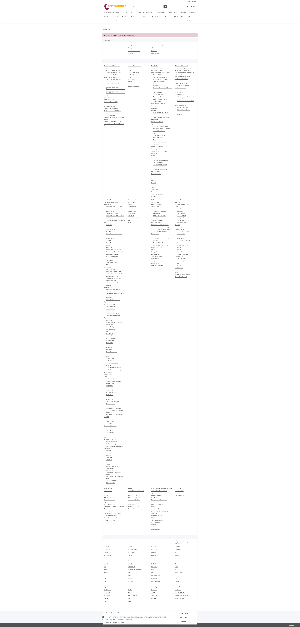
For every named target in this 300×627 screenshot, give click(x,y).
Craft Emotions (155, 497)
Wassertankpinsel (110, 404)
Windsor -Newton (179, 598)
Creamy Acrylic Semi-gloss (183, 218)
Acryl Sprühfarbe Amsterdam (113, 271)
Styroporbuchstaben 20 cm (160, 99)
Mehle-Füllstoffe (110, 361)
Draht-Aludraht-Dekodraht (158, 103)
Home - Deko (131, 77)
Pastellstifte (109, 297)
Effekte (106, 331)
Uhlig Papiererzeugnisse (181, 595)
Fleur (129, 561)
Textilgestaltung (179, 267)
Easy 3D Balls (107, 497)
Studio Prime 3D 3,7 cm (181, 83)
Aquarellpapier (155, 206)
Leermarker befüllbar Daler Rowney (115, 220)
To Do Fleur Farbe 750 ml (134, 497)
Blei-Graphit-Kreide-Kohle (113, 453)
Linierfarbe (180, 211)
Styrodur (155, 144)
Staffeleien (107, 437)
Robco (153, 584)
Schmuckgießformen (158, 81)
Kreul (105, 569)
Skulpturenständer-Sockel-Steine (184, 493)
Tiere (154, 140)
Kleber (176, 272)
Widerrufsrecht (155, 53)
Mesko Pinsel (178, 572)
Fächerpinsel (109, 390)
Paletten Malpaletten (111, 441)
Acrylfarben (109, 224)
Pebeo (105, 578)
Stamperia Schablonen (157, 515)
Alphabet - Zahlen (156, 493)
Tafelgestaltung (155, 189)
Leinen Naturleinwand (181, 90)
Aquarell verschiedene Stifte (113, 249)
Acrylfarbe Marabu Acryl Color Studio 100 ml (114, 118)
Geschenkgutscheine (181, 495)
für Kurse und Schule (111, 392)
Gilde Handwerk (179, 561)
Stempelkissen (155, 185)
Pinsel (105, 376)
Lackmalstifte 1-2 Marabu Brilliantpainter (112, 88)
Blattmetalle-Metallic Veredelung (183, 274)
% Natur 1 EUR (131, 202)
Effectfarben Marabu (109, 115)
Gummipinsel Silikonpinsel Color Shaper (114, 411)
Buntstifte (108, 455)
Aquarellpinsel (110, 383)
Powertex (106, 493)
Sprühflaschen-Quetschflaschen (114, 446)
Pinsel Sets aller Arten (112, 397)
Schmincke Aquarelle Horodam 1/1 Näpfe (115, 257)
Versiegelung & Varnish (181, 276)
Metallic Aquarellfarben (112, 254)
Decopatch (154, 555)
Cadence (106, 546)
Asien (129, 70)
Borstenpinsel (109, 385)
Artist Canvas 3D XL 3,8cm (181, 78)
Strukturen (107, 356)
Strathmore (178, 590)
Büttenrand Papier (156, 222)
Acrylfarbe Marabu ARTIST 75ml (112, 111)
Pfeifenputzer (154, 119)
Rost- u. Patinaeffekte (111, 351)
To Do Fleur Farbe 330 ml (134, 495)
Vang (129, 598)
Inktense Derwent (110, 309)
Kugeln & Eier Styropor (159, 130)
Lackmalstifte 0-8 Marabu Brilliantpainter (112, 84)
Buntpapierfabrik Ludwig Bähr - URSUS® (183, 542)
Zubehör (130, 222)
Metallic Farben (110, 238)
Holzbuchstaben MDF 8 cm (160, 162)
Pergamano (154, 578)
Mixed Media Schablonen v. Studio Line (161, 502)
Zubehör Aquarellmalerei (112, 265)
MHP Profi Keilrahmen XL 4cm (182, 76)
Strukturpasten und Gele (183, 243)
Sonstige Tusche (110, 311)
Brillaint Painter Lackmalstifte (112, 77)
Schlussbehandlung (109, 374)
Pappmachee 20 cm (158, 97)
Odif (176, 575)
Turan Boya (154, 595)
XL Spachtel (109, 423)
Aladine (130, 542)
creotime (153, 552)
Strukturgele (109, 365)
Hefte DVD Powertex (109, 520)
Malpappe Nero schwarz (183, 110)
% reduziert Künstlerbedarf (111, 202)
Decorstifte (109, 457)
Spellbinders (107, 590)
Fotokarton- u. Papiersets (159, 211)
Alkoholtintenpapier (156, 204)
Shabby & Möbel (179, 256)
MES (152, 572)
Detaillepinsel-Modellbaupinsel (114, 388)
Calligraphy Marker (111, 306)
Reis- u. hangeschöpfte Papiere (161, 238)
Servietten (156, 240)
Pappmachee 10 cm (158, 94)
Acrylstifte (108, 450)
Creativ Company (108, 552)
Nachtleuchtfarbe (110, 336)
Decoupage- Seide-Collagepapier (159, 224)
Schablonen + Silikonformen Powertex (114, 506)
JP (175, 564)
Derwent (177, 555)
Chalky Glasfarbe (132, 504)
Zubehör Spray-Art (111, 280)
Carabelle (177, 546)
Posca (105, 581)
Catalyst (108, 419)
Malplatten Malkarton (180, 105)
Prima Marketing (155, 581)
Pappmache (154, 110)
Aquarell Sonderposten (110, 68)
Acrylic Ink (108, 227)
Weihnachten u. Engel (133, 86)
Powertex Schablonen (157, 504)
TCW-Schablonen (179, 592)
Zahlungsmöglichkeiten (134, 45)
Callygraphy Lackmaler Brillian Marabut (114, 80)
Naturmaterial (131, 213)
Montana (130, 575)
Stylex (129, 592)
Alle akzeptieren (183, 613)
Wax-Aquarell (109, 260)
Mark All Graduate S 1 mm (113, 211)
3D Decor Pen (109, 333)
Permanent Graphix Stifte (110, 101)
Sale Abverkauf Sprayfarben (113, 283)
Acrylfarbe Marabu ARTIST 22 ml (112, 108)
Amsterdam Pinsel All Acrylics (113, 381)
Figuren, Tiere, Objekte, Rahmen (161, 117)
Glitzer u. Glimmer (156, 153)
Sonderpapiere (155, 258)
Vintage (179, 249)
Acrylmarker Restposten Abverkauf (115, 215)
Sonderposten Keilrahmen (182, 85)
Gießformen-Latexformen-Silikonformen (160, 84)
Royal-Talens (107, 587)
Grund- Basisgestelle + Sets (111, 518)
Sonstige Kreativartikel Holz (160, 169)
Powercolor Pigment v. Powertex (114, 327)
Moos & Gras (180, 252)
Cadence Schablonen (156, 495)
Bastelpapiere (155, 209)
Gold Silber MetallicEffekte (113, 354)
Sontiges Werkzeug (111, 444)
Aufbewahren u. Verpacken (158, 70)
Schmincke (178, 587)
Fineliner (108, 462)
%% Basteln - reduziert (157, 68)
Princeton (177, 581)
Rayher (129, 584)
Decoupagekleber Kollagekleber (161, 229)
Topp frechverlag (132, 595)
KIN (105, 566)
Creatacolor (178, 549)
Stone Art (106, 495)
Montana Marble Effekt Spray (113, 278)
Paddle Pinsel (109, 394)
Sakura (129, 587)
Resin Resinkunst (110, 338)
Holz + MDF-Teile (155, 158)
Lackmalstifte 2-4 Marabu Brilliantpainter (112, 91)
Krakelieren (109, 347)
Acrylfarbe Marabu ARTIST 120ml (112, 113)
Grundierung (180, 261)
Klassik (178, 270)
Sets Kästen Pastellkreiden (113, 299)
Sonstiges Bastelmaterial (157, 180)
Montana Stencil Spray (112, 276)
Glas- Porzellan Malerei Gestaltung (160, 151)
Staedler (130, 590)
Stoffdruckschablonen (157, 527)
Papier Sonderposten (109, 99)
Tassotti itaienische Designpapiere (162, 245)
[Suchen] (165, 6)
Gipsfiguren (107, 95)
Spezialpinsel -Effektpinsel (113, 401)
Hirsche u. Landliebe (133, 75)
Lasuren (179, 265)
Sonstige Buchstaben (158, 101)
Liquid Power (107, 502)
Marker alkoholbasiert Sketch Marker (113, 473)
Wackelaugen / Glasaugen (158, 149)
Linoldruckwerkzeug (111, 432)
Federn (153, 155)
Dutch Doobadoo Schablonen (159, 500)
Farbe (176, 206)
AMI (152, 542)
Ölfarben (108, 240)
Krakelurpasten (110, 358)
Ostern (129, 84)
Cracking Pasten (181, 234)
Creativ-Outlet (131, 552)
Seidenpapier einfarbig (157, 256)
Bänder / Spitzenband (157, 146)
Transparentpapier (158, 220)
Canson (130, 546)
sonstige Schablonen (156, 513)
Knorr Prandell (131, 566)
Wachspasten (109, 342)
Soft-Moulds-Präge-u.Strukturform (160, 511)
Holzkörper (178, 112)
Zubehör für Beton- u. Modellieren (162, 79)
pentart (130, 578)
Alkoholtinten (107, 285)
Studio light (107, 592)
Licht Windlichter (132, 79)
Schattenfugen (179, 92)
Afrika (129, 68)
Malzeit (106, 572)
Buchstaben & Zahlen (157, 90)
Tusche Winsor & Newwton (113, 315)
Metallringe (154, 108)
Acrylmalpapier (155, 202)
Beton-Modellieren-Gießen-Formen (160, 72)
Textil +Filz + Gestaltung (157, 194)
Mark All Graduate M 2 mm (113, 213)
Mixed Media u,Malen (157, 265)
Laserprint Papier (157, 236)
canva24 (153, 546)
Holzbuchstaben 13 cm (159, 92)
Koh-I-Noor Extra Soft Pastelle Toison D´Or (113, 290)
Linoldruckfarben (110, 428)
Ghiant (153, 561)
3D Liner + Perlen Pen (182, 245)
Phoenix (177, 578)
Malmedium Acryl (108, 97)
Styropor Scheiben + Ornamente (161, 133)
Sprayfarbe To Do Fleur (134, 500)
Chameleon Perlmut (182, 213)
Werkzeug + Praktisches (110, 439)
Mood (129, 601)
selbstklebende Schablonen (158, 509)
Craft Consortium (132, 549)
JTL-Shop (292, 625)
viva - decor (154, 598)
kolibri (176, 566)
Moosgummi (154, 176)
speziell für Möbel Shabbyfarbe (114, 408)
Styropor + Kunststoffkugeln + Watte (160, 124)
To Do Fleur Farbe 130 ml (134, 493)
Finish (178, 263)
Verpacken (154, 196)
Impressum (108, 622)
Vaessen (106, 598)
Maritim (130, 81)
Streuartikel (154, 187)
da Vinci (177, 552)
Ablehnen (183, 621)
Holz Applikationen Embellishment (162, 160)
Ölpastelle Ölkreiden (109, 302)
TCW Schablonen (155, 518)
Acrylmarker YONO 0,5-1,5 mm (114, 206)
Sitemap (130, 48)
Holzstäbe (155, 167)
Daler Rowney (107, 555)
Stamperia (154, 590)
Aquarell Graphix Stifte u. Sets (114, 75)
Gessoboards (178, 114)
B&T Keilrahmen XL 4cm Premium (183, 70)
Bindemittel (109, 320)
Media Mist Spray (181, 222)
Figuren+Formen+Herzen (159, 135)
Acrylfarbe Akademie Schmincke (112, 121)
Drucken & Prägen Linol (110, 426)
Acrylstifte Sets (110, 218)
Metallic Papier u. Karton (159, 215)
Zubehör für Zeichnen (112, 485)
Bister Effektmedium (109, 500)
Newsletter (130, 53)
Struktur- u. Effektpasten (112, 363)
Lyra (176, 569)
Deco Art (130, 555)
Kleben (106, 435)
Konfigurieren (183, 617)
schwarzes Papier (155, 254)
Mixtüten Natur (132, 211)
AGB (152, 48)
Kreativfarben (109, 236)
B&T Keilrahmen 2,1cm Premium (183, 68)
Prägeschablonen (155, 529)
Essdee (153, 558)
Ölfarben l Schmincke (109, 126)
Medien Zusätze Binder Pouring (112, 370)
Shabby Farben (110, 243)
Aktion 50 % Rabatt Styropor (160, 126)
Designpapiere (155, 234)
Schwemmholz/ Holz (133, 218)
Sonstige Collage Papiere (159, 243)
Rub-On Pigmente (110, 329)
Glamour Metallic (181, 215)
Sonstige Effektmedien (183, 254)
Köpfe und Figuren (109, 511)
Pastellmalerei (108, 287)
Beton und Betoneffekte (159, 75)
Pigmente (106, 318)
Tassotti (153, 592)
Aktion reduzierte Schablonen (159, 490)
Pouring (179, 247)
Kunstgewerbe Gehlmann (134, 569)
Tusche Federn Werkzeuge (113, 313)
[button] (184, 6)
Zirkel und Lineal (110, 482)
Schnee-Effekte (110, 340)
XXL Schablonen (155, 522)
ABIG (105, 542)
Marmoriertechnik (156, 173)
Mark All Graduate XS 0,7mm (113, 209)
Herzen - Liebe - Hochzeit (134, 72)
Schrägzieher (109, 399)
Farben (106, 222)
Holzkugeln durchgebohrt (160, 164)
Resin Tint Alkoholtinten (183, 204)
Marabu (130, 572)
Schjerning (154, 587)
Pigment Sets (109, 324)
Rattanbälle (131, 215)
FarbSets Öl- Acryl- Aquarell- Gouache (114, 123)
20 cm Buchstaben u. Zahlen (160, 115)
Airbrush (108, 231)
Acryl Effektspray (110, 229)
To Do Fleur (107, 595)
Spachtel (106, 416)
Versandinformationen (134, 50)
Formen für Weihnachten (159, 142)
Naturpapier (154, 252)
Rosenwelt (177, 584)
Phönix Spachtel (110, 421)
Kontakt (194, 1)
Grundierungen (108, 372)
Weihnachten (154, 524)
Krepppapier (156, 213)
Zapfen (129, 220)
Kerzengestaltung (156, 106)
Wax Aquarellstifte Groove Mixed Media (114, 477)
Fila (105, 561)
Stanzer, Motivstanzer (157, 121)
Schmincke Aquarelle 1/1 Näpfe (114, 72)
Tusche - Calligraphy (109, 304)
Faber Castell (178, 558)
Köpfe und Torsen (158, 137)
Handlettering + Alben (157, 247)
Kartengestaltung (155, 171)
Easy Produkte (107, 490)
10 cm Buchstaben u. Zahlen (160, 112)
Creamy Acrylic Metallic (183, 220)
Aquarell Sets (109, 247)
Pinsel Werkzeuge (132, 509)
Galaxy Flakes (180, 238)
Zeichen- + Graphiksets (112, 480)
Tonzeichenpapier (158, 218)
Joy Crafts (153, 564)
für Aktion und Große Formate (114, 406)
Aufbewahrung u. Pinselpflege (114, 414)
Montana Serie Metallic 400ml (114, 274)
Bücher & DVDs (179, 490)
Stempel (153, 182)
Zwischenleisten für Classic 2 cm (185, 100)
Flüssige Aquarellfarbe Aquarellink (115, 252)
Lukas (152, 569)
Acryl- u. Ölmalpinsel (111, 379)
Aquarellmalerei (108, 245)
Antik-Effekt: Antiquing (183, 231)
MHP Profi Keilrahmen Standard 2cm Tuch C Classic (184, 73)
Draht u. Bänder (132, 206)
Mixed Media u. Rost (109, 504)
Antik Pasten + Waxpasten (183, 240)
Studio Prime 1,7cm (180, 81)
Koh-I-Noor (154, 566)
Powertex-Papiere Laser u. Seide (112, 513)
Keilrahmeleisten (179, 94)
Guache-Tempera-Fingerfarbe (114, 234)
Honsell (106, 564)
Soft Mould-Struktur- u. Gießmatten (162, 88)
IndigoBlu (130, 564)
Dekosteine (131, 204)
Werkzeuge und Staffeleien (111, 106)
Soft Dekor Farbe (181, 258)
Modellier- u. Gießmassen (160, 77)
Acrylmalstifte (107, 204)
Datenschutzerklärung (118, 622)
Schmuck (153, 178)
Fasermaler (109, 459)
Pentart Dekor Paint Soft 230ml (136, 490)
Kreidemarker (155, 192)
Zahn (105, 601)
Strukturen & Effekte (180, 229)
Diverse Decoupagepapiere (160, 231)
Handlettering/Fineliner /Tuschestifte (112, 467)
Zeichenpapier (155, 263)
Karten (153, 249)
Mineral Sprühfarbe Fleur (112, 269)
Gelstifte (108, 464)
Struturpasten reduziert (110, 104)
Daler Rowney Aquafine (112, 262)
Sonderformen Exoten (180, 88)
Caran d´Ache (107, 549)
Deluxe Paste (180, 236)
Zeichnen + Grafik (108, 448)
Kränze (129, 209)
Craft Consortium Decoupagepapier (162, 227)
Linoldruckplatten (110, 430)
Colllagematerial (110, 345)
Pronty (153, 506)
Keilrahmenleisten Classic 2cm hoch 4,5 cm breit (186, 97)
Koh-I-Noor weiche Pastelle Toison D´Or (115, 294)
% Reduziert (179, 488)
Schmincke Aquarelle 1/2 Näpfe (114, 70)
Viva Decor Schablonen (157, 520)
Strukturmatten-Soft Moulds (113, 367)
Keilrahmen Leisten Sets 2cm (184, 103)
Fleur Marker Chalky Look (134, 502)
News (188, 1)
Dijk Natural (107, 558)
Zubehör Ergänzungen (133, 506)
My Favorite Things (156, 575)
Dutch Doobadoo (132, 558)
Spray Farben (107, 267)
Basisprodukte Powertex (110, 515)
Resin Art (177, 202)
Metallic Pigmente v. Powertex (114, 322)
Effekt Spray (109, 349)
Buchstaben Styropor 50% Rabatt (161, 128)
